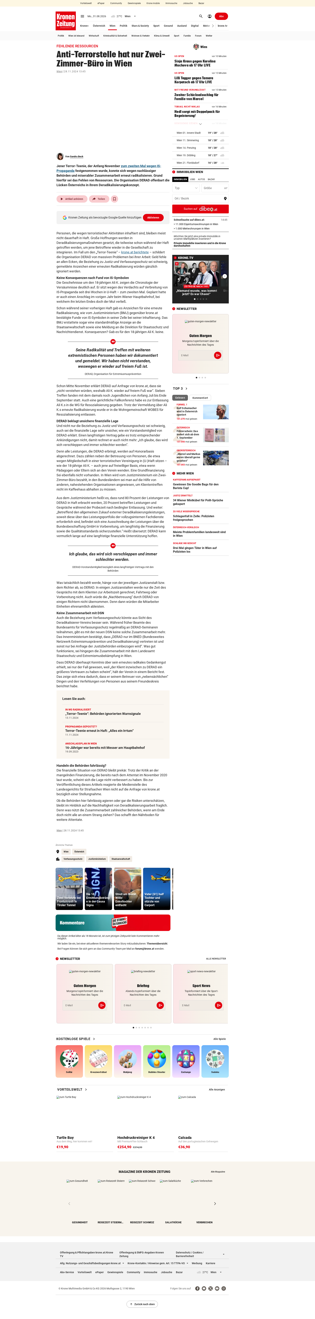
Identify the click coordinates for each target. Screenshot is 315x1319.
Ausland (182, 25)
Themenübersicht (157, 943)
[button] (213, 25)
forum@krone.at (144, 948)
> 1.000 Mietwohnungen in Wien (200, 228)
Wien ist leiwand (76, 36)
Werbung (197, 1263)
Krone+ (84, 25)
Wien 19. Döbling (186, 155)
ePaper (101, 3)
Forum (198, 36)
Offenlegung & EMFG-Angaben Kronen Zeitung (141, 1254)
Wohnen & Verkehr (140, 36)
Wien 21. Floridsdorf (188, 162)
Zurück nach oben (142, 1304)
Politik (123, 25)
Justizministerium (97, 859)
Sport (156, 25)
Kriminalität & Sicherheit (115, 36)
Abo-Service (67, 1272)
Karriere (210, 1263)
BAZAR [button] (211, 179)
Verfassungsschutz (73, 859)
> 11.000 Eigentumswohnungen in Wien (200, 224)
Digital (195, 25)
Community (116, 3)
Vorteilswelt (86, 3)
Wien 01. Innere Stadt (189, 132)
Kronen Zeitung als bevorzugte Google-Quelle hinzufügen (113, 217)
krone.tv (222, 25)
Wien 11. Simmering (188, 140)
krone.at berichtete (135, 252)
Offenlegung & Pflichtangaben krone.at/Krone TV (86, 1254)
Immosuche (171, 3)
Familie (187, 36)
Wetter (209, 36)
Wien (112, 25)
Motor (206, 25)
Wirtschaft (94, 36)
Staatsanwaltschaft (121, 859)
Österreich (99, 25)
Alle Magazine (218, 1171)
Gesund (168, 25)
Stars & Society (140, 25)
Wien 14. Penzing (186, 147)
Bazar (201, 3)
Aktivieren (153, 217)
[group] (69, 889)
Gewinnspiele (134, 3)
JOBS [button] (192, 179)
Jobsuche (188, 3)
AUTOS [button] (201, 179)
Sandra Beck (76, 156)
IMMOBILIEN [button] (180, 179)
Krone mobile (153, 3)
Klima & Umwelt (162, 36)
